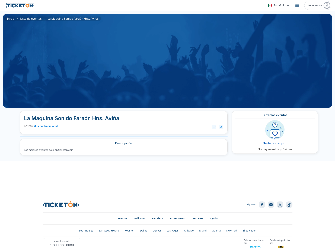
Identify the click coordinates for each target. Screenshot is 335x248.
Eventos (122, 218)
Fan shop (157, 218)
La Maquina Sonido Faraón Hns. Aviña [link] (73, 19)
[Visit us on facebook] (262, 204)
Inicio (10, 19)
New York (231, 230)
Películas (139, 218)
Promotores (177, 218)
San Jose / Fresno (109, 230)
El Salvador (249, 230)
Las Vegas (172, 230)
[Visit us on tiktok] (289, 204)
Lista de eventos (31, 19)
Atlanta (216, 230)
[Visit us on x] (280, 204)
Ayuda (214, 218)
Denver (157, 230)
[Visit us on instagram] (271, 204)
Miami (203, 230)
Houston (129, 230)
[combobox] (278, 5)
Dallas (143, 230)
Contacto (197, 218)
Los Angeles (86, 230)
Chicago (189, 230)
